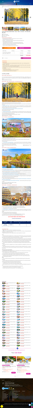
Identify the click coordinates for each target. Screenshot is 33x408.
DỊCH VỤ (3, 399)
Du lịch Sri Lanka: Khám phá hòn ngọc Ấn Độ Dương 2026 (13, 345)
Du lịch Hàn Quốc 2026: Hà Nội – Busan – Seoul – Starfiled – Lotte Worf (15, 285)
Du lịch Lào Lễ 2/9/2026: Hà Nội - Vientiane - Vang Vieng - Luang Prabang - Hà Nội (9, 366)
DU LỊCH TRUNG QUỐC (5, 396)
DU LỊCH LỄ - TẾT (4, 398)
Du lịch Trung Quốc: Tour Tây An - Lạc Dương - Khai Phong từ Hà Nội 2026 (15, 342)
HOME (3, 392)
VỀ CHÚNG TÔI (4, 393)
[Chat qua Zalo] (32, 403)
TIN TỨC (3, 400)
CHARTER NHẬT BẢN (4, 397)
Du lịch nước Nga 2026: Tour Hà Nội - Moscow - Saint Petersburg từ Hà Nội (15, 311)
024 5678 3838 (11, 383)
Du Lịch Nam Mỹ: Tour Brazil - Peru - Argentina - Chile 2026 (13, 329)
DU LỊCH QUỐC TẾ (4, 395)
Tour (16, 353)
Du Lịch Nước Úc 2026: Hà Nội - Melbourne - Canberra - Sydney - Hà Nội (15, 298)
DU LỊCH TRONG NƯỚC (5, 394)
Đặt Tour (13, 372)
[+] (14, 52)
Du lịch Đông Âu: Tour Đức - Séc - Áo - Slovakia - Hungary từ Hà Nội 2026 (15, 332)
